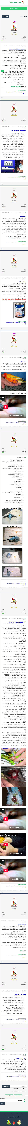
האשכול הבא (16, 1088)
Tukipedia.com (15, 2)
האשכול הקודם (23, 1088)
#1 (25, 45)
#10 (25, 1054)
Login (11, 8)
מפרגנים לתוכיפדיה (21, 90)
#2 (25, 126)
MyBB (9, 1117)
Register (16, 8)
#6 (25, 457)
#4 (25, 277)
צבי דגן (23, 46)
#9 (25, 990)
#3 (25, 212)
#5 (25, 357)
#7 (25, 618)
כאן (25, 90)
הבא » (9, 1095)
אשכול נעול (5, 16)
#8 (25, 920)
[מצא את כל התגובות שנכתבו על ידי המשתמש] (2, 98)
